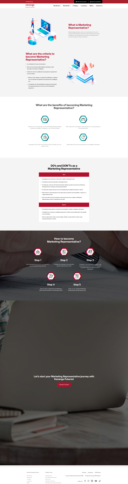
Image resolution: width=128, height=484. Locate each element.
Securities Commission (50, 481)
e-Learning (29, 481)
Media (28, 482)
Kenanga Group (29, 1)
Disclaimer (90, 472)
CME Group (47, 479)
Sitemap (84, 472)
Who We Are (29, 475)
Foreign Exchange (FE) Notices (93, 475)
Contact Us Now (64, 384)
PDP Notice (98, 472)
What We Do (29, 477)
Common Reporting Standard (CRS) (74, 475)
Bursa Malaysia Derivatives (50, 477)
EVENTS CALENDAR (96, 1)
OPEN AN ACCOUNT (82, 1)
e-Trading (29, 479)
